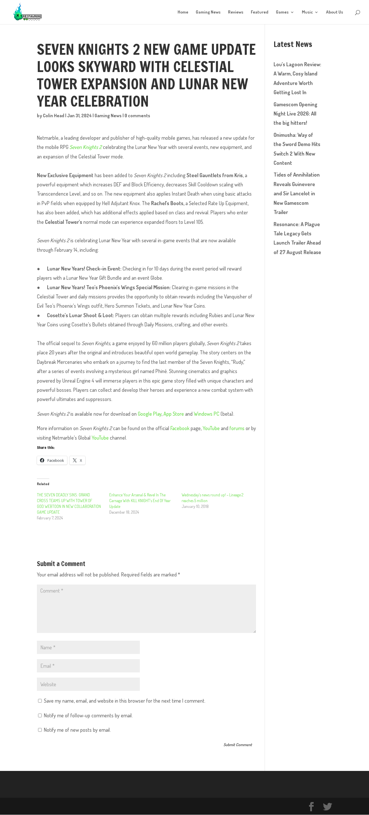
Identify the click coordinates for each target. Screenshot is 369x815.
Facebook (179, 428)
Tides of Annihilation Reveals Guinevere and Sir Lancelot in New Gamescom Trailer (297, 193)
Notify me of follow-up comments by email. (88, 715)
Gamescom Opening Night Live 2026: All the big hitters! (295, 113)
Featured (259, 12)
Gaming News (208, 12)
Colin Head (53, 115)
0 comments (137, 115)
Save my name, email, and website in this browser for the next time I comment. (124, 700)
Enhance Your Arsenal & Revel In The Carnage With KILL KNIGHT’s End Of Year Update (140, 500)
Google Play (149, 414)
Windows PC (206, 414)
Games (282, 12)
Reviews (235, 12)
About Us (334, 12)
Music (307, 12)
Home (183, 12)
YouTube (211, 428)
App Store (173, 414)
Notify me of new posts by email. (77, 730)
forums (236, 428)
